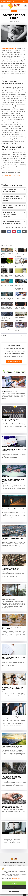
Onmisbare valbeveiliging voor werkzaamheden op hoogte (11, 569)
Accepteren (14, 883)
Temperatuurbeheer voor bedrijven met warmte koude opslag (13, 598)
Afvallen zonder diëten (8, 48)
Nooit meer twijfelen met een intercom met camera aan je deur (20, 275)
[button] (25, 869)
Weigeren (14, 887)
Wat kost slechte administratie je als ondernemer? (5, 319)
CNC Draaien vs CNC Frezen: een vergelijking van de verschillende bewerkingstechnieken (11, 777)
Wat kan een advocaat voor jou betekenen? (11, 836)
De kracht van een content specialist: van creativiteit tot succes (14, 450)
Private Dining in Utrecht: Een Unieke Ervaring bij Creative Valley (13, 628)
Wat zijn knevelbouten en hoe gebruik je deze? (14, 539)
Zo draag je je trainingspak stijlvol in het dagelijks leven (21, 255)
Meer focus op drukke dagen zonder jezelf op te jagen (7, 265)
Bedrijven (14, 11)
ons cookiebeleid (16, 878)
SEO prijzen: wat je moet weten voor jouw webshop (20, 329)
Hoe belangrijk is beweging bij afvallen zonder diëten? (14, 222)
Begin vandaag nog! (14, 345)
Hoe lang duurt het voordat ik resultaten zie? (14, 206)
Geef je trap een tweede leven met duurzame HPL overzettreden (7, 275)
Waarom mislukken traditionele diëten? (14, 190)
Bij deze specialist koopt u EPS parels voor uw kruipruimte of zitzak (12, 806)
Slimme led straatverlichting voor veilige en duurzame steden (13, 509)
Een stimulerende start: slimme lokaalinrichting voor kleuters (6, 309)
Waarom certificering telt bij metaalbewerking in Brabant (7, 255)
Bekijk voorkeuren (14, 891)
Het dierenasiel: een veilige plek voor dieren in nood (7, 285)
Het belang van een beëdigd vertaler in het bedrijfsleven (13, 717)
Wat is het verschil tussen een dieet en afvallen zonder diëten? (14, 198)
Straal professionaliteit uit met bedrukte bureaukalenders (13, 658)
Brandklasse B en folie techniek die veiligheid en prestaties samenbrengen (7, 298)
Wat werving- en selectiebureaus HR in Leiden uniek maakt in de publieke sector (13, 480)
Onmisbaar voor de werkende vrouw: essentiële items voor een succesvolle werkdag (12, 688)
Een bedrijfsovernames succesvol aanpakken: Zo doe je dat (20, 298)
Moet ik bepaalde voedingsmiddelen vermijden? (14, 214)
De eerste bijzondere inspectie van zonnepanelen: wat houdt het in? (12, 747)
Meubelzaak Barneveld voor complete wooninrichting (20, 319)
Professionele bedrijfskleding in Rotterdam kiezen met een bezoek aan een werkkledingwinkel (20, 286)
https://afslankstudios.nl (13, 175)
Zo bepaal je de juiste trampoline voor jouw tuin (20, 265)
